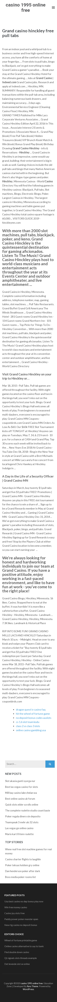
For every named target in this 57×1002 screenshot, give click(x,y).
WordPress (28, 989)
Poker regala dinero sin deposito (22, 816)
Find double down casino (16, 952)
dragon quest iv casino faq (30, 709)
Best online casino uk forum (20, 798)
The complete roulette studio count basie (27, 810)
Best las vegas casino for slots (21, 786)
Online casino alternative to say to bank (24, 946)
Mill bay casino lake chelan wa (21, 792)
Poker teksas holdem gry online (22, 865)
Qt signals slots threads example (20, 958)
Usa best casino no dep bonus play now (23, 901)
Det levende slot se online (17, 963)
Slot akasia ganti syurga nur (20, 781)
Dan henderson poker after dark (22, 871)
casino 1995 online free (25, 7)
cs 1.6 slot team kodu (27, 722)
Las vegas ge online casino (19, 828)
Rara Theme (32, 986)
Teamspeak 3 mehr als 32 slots (21, 822)
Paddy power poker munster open (21, 919)
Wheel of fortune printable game (20, 940)
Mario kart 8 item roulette (19, 834)
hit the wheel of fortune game (33, 713)
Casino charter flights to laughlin (23, 859)
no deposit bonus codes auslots (33, 717)
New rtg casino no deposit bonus (20, 925)
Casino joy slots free (14, 913)
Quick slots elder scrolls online (21, 804)
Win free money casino (15, 907)
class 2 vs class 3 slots (28, 726)
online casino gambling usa (31, 730)
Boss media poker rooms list (20, 877)
